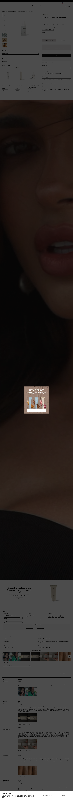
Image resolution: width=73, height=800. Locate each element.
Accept (63, 795)
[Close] (47, 388)
